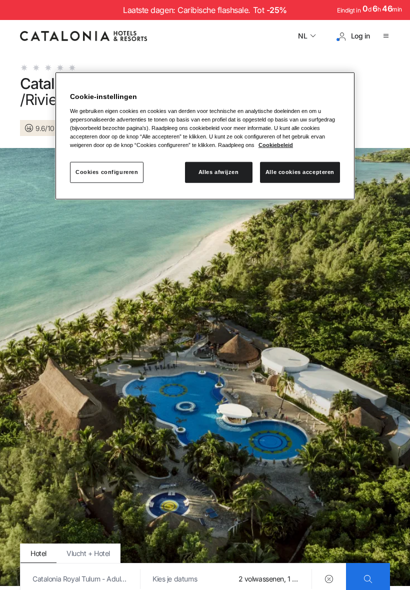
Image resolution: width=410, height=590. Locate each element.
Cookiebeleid (275, 145)
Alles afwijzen (218, 172)
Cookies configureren (107, 172)
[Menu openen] (386, 36)
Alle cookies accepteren (300, 172)
